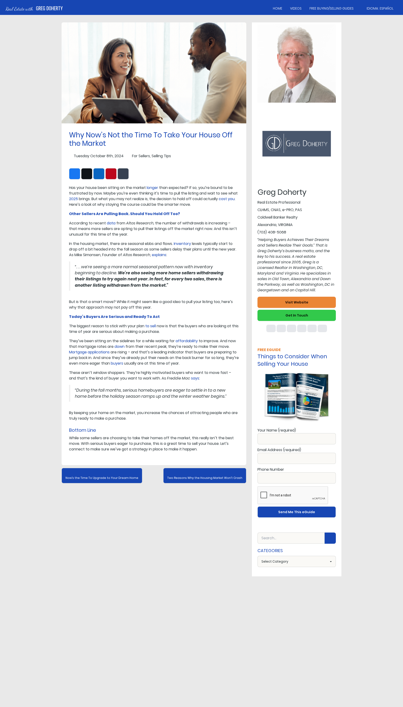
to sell (150, 326)
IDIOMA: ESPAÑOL (380, 8)
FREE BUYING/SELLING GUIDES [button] (331, 8)
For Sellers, (141, 156)
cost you (227, 199)
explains (159, 255)
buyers (117, 363)
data (111, 223)
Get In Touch (296, 315)
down (120, 346)
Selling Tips (161, 156)
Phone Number (270, 469)
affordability (187, 341)
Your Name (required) (276, 430)
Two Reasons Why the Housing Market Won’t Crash (204, 478)
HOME (277, 8)
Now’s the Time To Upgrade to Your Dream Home (102, 478)
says (195, 378)
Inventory (182, 243)
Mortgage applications (89, 352)
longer (152, 187)
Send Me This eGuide (296, 512)
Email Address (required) (279, 450)
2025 (73, 199)
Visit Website (296, 302)
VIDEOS (296, 8)
